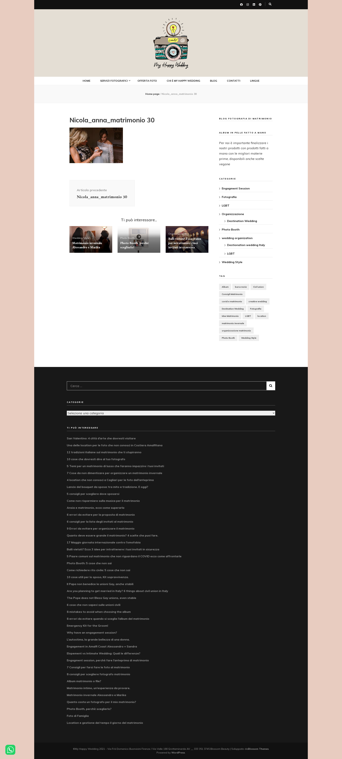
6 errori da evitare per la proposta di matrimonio (101, 514)
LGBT (225, 205)
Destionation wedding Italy (246, 245)
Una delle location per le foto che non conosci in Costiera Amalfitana (114, 445)
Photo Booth (113, 121)
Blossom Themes (258, 748)
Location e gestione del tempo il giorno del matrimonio (105, 722)
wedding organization (237, 238)
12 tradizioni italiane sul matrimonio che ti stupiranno (104, 452)
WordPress (178, 752)
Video (108, 114)
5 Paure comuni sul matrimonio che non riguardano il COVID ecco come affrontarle (124, 556)
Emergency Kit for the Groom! (87, 625)
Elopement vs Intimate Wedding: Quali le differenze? (103, 653)
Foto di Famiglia (78, 716)
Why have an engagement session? (92, 632)
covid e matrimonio (232, 301)
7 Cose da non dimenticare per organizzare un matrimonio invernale (114, 473)
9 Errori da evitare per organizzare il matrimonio (100, 528)
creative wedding (257, 301)
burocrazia (241, 286)
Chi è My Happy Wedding (183, 80)
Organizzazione (177, 233)
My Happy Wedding (171, 65)
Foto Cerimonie (114, 106)
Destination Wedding (242, 221)
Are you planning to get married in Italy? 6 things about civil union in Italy (117, 591)
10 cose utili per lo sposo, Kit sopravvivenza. (98, 577)
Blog (213, 80)
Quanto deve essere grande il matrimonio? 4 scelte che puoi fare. (112, 535)
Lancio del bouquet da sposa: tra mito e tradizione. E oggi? (107, 487)
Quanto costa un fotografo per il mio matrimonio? (101, 702)
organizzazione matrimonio (236, 330)
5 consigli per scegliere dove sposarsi (93, 494)
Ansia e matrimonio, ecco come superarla (95, 507)
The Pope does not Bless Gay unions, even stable (101, 598)
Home (86, 80)
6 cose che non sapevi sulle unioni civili (93, 605)
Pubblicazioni (113, 158)
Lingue (254, 80)
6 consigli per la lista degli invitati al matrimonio (100, 521)
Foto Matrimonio (115, 90)
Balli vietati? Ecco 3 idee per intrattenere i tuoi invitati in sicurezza (184, 243)
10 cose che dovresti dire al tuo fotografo (96, 459)
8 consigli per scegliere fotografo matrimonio (98, 674)
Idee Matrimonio (230, 316)
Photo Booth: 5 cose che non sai (89, 563)
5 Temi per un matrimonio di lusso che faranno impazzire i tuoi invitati (115, 466)
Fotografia (229, 197)
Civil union (258, 286)
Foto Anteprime (114, 98)
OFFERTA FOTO (147, 80)
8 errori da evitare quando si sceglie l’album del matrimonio (108, 618)
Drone (108, 129)
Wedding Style (80, 238)
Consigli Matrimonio (232, 294)
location (261, 316)
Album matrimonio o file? (84, 681)
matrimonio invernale (233, 323)
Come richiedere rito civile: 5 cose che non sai (98, 570)
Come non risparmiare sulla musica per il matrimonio (103, 501)
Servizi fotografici (114, 80)
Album (225, 286)
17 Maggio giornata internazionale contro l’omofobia (104, 542)
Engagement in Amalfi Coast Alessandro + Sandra (102, 646)
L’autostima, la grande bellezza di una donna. (98, 639)
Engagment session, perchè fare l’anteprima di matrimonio (108, 660)
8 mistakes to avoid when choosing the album (99, 611)
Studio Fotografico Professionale (117, 140)
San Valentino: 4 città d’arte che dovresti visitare (101, 438)
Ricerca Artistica (115, 150)
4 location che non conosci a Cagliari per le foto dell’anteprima (110, 480)
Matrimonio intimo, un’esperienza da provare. (98, 688)
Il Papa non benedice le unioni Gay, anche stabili (100, 584)
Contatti (233, 80)
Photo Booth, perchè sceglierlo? (134, 245)
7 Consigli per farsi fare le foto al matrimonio (98, 667)
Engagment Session (236, 188)
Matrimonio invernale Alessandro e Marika (87, 245)
